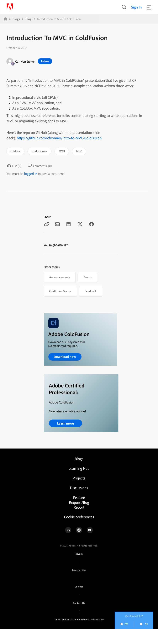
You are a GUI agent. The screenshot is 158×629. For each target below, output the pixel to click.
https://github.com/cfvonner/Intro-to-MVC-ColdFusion (59, 137)
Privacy (79, 553)
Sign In (136, 7)
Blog (28, 19)
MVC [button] (79, 151)
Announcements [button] (59, 277)
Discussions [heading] (79, 487)
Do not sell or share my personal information (79, 619)
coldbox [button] (15, 151)
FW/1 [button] (62, 151)
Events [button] (87, 277)
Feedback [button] (91, 291)
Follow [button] (45, 61)
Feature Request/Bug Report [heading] (79, 502)
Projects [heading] (79, 478)
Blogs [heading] (79, 458)
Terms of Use (79, 570)
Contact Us (79, 603)
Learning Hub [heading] (78, 468)
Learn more (65, 423)
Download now (65, 356)
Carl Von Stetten (25, 61)
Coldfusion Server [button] (60, 291)
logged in (30, 173)
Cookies (79, 586)
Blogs (16, 19)
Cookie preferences (79, 516)
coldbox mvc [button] (39, 151)
